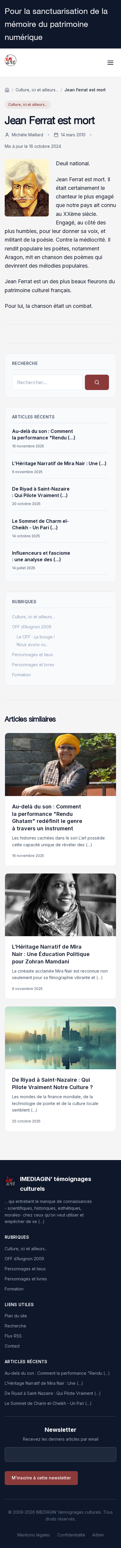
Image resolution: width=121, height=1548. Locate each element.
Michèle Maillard (27, 134)
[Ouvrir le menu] (110, 63)
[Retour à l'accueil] (7, 90)
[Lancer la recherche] (97, 382)
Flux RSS (13, 1335)
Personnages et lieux (32, 654)
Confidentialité (71, 1534)
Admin (98, 1534)
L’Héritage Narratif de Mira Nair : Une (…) (59, 463)
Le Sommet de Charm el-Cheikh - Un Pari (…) (48, 1403)
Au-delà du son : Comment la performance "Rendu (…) (57, 1373)
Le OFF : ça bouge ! (36, 636)
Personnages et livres (33, 664)
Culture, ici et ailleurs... (37, 89)
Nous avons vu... (32, 644)
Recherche (15, 1325)
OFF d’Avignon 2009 (31, 626)
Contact (12, 1345)
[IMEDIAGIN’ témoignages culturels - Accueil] (10, 62)
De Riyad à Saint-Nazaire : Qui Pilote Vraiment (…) (53, 1393)
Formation (21, 674)
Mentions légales (33, 1534)
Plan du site (16, 1315)
